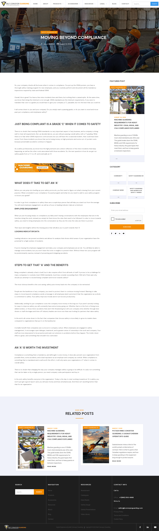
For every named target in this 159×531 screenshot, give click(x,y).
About (45, 4)
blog (114, 4)
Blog (49, 514)
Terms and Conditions (121, 515)
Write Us (117, 501)
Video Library (85, 514)
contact (125, 4)
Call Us (116, 490)
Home (35, 4)
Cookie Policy (118, 519)
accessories (73, 4)
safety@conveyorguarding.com (130, 508)
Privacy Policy (118, 512)
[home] (15, 4)
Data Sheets (85, 500)
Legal (102, 4)
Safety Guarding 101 (118, 87)
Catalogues (85, 495)
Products (57, 4)
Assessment (85, 490)
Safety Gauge (85, 505)
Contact (50, 519)
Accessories (52, 500)
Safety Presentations (88, 509)
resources (89, 4)
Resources (51, 505)
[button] (58, 4)
